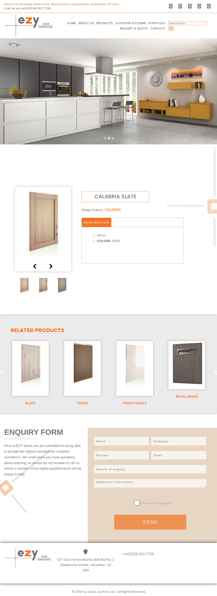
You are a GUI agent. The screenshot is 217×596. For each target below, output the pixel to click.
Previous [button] (35, 266)
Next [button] (50, 266)
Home (71, 23)
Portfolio (157, 23)
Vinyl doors (108, 44)
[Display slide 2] (109, 138)
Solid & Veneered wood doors (118, 52)
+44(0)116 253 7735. (36, 8)
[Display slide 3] (112, 138)
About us (86, 23)
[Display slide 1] (105, 138)
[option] (43, 229)
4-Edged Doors (111, 31)
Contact (157, 28)
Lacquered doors (113, 37)
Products (104, 23)
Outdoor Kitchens (130, 23)
